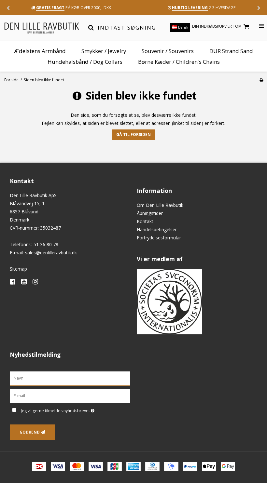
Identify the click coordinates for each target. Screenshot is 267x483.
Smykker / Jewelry (103, 51)
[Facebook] (15, 281)
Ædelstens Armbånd (40, 51)
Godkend (30, 432)
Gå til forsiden (133, 134)
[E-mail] (70, 396)
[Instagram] (38, 281)
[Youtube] (26, 281)
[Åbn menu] (257, 26)
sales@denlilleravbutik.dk (51, 252)
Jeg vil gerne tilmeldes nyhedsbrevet (74, 409)
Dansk (182, 27)
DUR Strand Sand (231, 51)
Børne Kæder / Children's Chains (179, 61)
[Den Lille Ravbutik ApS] (41, 27)
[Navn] (70, 378)
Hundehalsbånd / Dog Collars (85, 61)
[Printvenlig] (261, 79)
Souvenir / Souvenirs (168, 51)
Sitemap (18, 269)
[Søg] (91, 27)
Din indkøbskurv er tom (217, 26)
